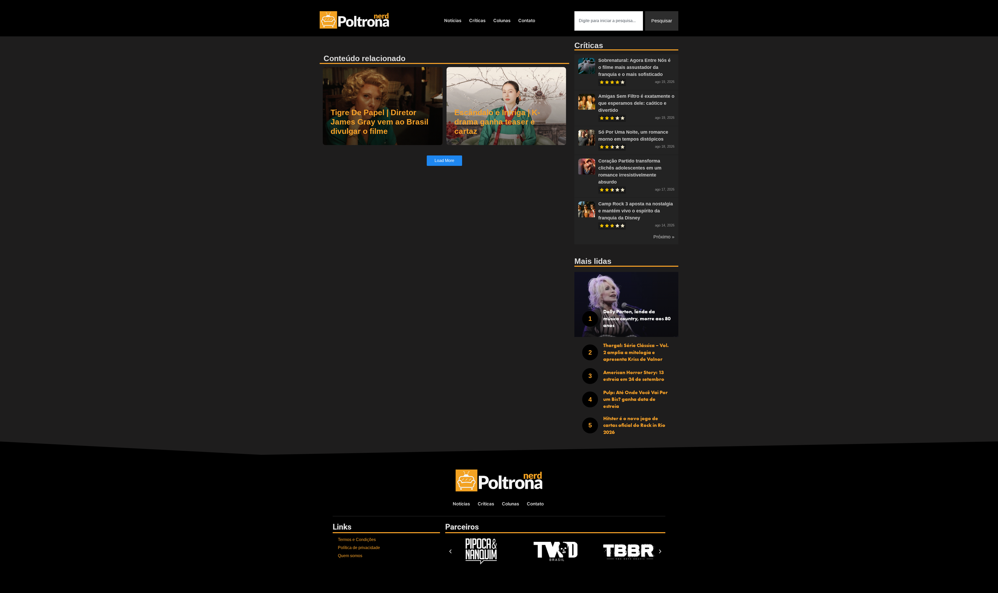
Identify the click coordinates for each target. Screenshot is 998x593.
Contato (526, 20)
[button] (450, 551)
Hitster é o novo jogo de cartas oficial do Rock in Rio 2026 (634, 425)
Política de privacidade (359, 547)
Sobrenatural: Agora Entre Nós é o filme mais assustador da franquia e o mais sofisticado (634, 67)
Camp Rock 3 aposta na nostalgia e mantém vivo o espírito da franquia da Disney (635, 210)
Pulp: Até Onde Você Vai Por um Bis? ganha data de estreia (635, 399)
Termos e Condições (357, 539)
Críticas (477, 20)
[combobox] (608, 21)
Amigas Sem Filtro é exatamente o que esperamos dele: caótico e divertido (636, 103)
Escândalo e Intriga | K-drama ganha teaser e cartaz (497, 121)
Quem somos (350, 555)
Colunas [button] (501, 20)
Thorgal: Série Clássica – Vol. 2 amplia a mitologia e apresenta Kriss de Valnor (636, 352)
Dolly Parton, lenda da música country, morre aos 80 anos (637, 318)
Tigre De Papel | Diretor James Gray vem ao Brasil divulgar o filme (379, 121)
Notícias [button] (452, 20)
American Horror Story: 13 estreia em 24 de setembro (633, 376)
